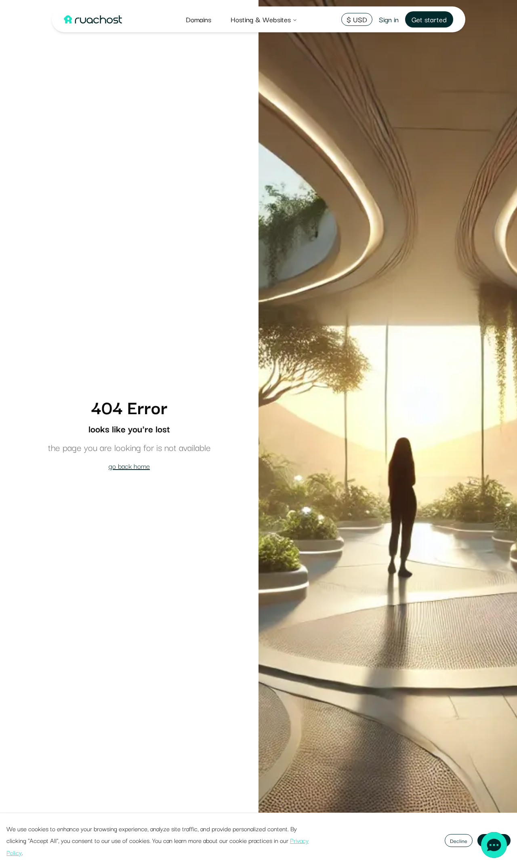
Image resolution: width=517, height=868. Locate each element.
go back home (129, 465)
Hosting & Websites (261, 19)
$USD (357, 19)
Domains (198, 19)
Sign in (389, 19)
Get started (429, 19)
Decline (458, 840)
